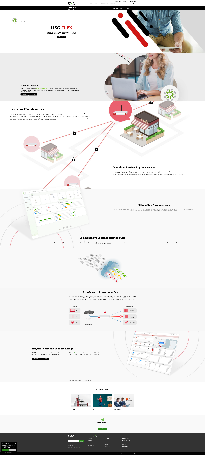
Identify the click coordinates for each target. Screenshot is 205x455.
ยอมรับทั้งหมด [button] (5, 449)
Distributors (107, 438)
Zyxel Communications (125, 449)
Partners (124, 1)
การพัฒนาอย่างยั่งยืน (125, 446)
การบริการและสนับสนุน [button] (104, 3)
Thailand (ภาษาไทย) (132, 1)
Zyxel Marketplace (108, 436)
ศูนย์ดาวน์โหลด (90, 440)
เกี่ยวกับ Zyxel (124, 444)
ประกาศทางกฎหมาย (113, 453)
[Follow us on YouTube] (71, 447)
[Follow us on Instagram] (77, 447)
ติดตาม (81, 441)
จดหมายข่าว (106, 446)
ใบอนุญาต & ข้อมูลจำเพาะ (124, 8)
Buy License (45, 358)
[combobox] (15, 443)
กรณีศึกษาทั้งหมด (124, 448)
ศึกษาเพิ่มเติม (73, 411)
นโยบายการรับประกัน (90, 442)
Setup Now (33, 94)
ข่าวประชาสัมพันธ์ (107, 442)
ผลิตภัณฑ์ (91, 3)
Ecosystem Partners (125, 440)
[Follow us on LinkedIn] (74, 447)
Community (90, 438)
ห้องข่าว (106, 441)
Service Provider (118, 1)
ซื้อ (136, 8)
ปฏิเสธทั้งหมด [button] (13, 449)
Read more (13, 447)
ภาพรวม (109, 8)
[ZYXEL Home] (71, 3)
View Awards (61, 37)
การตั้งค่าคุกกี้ (135, 453)
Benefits (25, 94)
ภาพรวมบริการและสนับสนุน (91, 436)
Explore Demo (36, 358)
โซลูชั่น (96, 3)
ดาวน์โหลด (132, 8)
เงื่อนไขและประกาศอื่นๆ (91, 445)
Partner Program (125, 438)
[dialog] (9, 448)
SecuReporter (75, 353)
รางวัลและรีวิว (107, 444)
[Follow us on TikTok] (79, 447)
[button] (9, 452)
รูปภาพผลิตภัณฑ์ (115, 8)
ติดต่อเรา (102, 428)
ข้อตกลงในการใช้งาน (120, 453)
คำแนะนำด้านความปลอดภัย (91, 443)
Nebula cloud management (42, 88)
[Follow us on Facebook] (69, 447)
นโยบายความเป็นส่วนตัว (128, 453)
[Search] (134, 4)
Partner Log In (124, 436)
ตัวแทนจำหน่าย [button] (112, 3)
